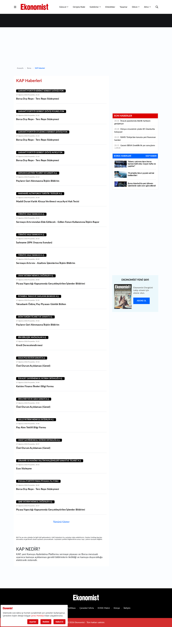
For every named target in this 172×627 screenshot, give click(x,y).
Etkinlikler (110, 7)
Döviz (134, 7)
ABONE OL (141, 301)
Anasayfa (20, 68)
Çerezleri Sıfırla (87, 608)
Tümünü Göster (61, 522)
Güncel (62, 7)
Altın (146, 7)
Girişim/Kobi (79, 7)
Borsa (29, 68)
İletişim (127, 608)
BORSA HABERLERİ (122, 156)
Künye (117, 608)
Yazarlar (123, 7)
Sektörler (94, 7)
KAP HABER (151, 156)
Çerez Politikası (68, 608)
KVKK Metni (104, 608)
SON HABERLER (123, 116)
